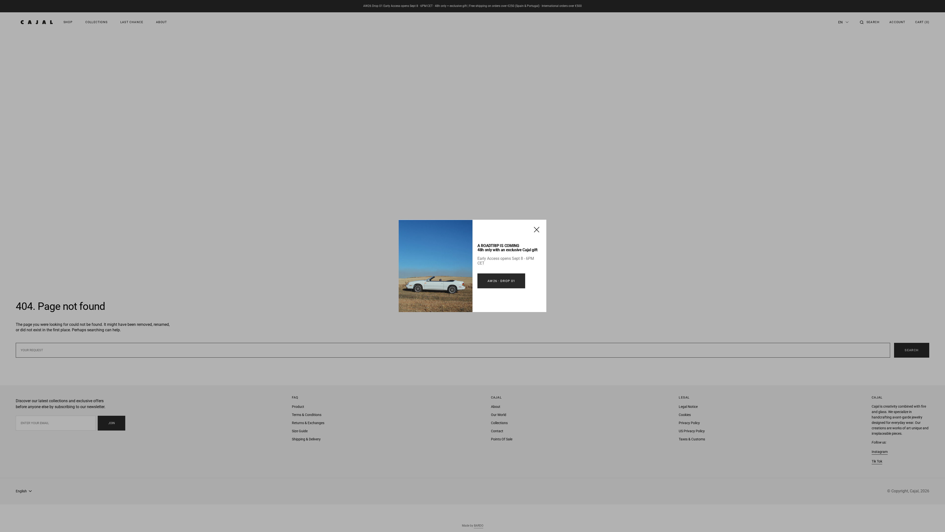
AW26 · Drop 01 (501, 281)
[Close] (536, 229)
